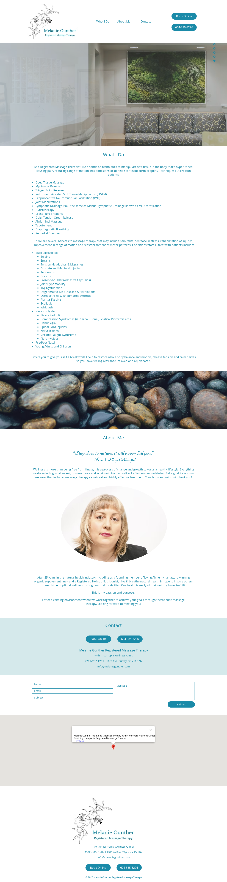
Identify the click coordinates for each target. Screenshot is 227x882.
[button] (113, 94)
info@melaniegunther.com (113, 666)
